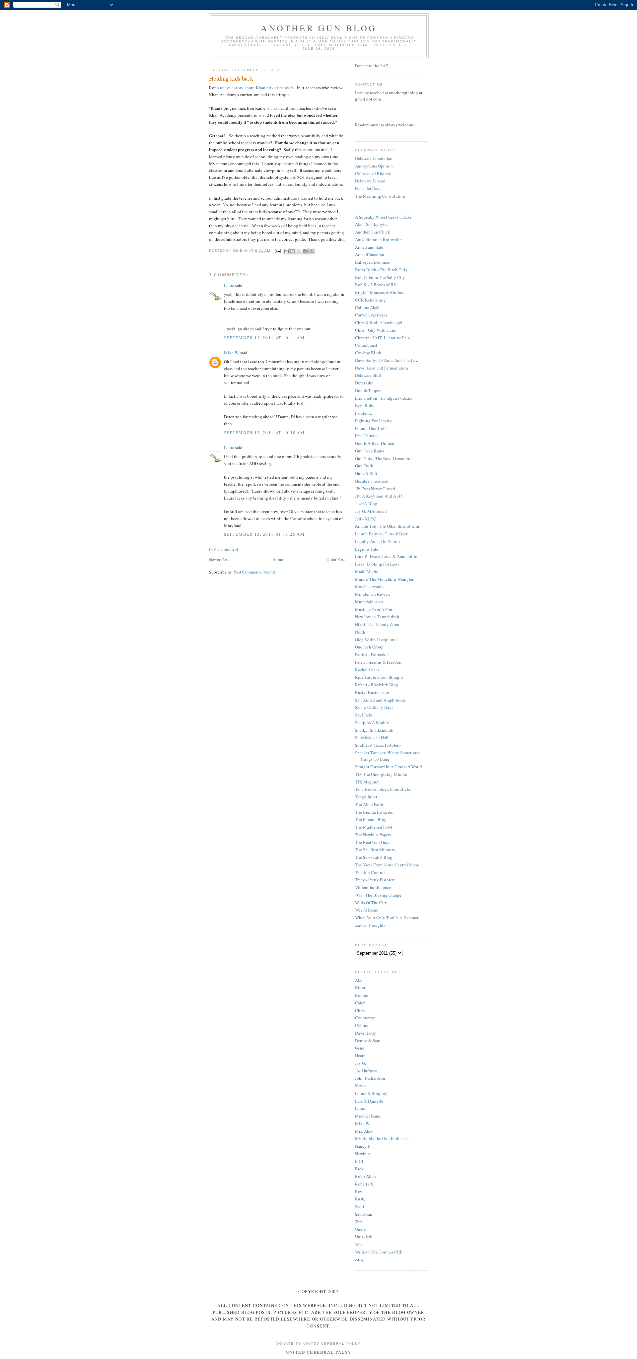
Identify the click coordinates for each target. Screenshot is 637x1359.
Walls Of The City (371, 903)
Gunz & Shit (366, 473)
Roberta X (364, 1184)
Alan (359, 980)
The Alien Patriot (370, 804)
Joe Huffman (366, 1071)
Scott (359, 1206)
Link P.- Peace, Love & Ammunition (387, 556)
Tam (359, 1222)
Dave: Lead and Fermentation (381, 368)
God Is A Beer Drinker (374, 443)
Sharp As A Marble (372, 722)
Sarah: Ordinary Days (374, 707)
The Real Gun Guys (372, 842)
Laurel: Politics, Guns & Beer (381, 534)
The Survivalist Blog (373, 857)
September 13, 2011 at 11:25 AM (264, 534)
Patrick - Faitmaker (372, 654)
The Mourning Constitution (380, 196)
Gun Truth (364, 466)
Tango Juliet (366, 797)
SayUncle (363, 715)
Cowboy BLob (368, 353)
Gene (359, 1048)
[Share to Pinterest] (311, 251)
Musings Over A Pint (373, 609)
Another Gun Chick (372, 232)
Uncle (360, 1229)
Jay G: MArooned (371, 511)
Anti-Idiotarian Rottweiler (378, 239)
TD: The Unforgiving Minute (381, 774)
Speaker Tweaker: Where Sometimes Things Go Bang (387, 756)
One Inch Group (369, 647)
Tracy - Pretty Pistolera (375, 880)
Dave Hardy (365, 1033)
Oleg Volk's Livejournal (376, 640)
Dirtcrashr (364, 383)
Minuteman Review (372, 594)
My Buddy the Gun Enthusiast (382, 1138)
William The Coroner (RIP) (379, 1252)
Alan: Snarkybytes (371, 224)
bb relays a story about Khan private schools (254, 88)
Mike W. (231, 353)
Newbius (363, 1154)
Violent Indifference (373, 887)
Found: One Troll (370, 428)
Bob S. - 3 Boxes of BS (375, 285)
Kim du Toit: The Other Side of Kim (387, 526)
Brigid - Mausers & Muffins (379, 292)
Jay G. (360, 1063)
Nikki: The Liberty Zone (377, 624)
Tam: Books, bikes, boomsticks (383, 789)
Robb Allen (365, 1176)
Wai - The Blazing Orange (378, 895)
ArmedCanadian (369, 254)
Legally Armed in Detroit (377, 541)
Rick (359, 1169)
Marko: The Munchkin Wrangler (384, 579)
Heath (360, 1055)
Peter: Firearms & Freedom (378, 662)
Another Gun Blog (319, 28)
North (360, 632)
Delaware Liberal (370, 181)
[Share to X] (299, 251)
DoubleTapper (368, 390)
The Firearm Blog (371, 819)
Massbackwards (369, 586)
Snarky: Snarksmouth (374, 730)
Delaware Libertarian (373, 158)
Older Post (335, 559)
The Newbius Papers (373, 835)
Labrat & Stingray (371, 1093)
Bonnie (361, 995)
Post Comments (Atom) (254, 572)
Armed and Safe (369, 247)
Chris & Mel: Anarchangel (378, 322)
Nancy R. (363, 1146)
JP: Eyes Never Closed (375, 489)
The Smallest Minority (375, 849)
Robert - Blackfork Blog (376, 685)
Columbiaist (366, 345)
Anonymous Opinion (374, 166)
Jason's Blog (366, 504)
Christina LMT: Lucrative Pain (382, 338)
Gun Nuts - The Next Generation (384, 458)
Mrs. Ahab (364, 1131)
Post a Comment (223, 549)
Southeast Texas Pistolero (378, 745)
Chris (360, 1010)
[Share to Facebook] (305, 251)
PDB (359, 1161)
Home (277, 559)
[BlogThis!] (292, 251)
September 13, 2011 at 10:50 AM (264, 433)
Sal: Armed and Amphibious (380, 700)
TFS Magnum (367, 782)
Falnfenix (363, 413)
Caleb (360, 1003)
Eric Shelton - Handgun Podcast (383, 398)
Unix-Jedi (364, 1237)
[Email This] (286, 251)
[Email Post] (277, 250)
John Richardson (370, 1078)
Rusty (360, 1199)
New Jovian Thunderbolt (377, 617)
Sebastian (363, 1214)
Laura (229, 285)
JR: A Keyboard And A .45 (379, 496)
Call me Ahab (367, 307)
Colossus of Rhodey (373, 173)
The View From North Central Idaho (387, 865)
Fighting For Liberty (373, 421)
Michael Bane (367, 1116)
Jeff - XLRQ (365, 519)
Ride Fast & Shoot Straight (379, 677)
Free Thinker (366, 436)
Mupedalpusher (369, 602)
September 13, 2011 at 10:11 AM (264, 338)
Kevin (360, 1086)
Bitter (360, 987)
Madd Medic (366, 572)
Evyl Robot (365, 405)
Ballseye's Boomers (372, 262)
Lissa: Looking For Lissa (377, 564)
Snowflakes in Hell (372, 737)
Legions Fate (366, 549)
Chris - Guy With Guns (375, 330)
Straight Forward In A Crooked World (388, 767)
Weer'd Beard (367, 910)
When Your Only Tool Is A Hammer (386, 917)
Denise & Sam (367, 1041)
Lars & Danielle (369, 1101)
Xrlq (359, 1259)
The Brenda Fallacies (374, 812)
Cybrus (361, 1025)
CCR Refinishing (370, 300)
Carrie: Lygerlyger (371, 315)
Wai (358, 1244)
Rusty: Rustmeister (372, 692)
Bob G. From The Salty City (380, 277)
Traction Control (370, 872)
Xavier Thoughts (370, 925)
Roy (358, 1191)
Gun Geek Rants (369, 451)
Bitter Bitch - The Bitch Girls (381, 270)
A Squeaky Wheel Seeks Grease (383, 217)
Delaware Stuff (368, 375)
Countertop (365, 1018)
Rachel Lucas (367, 670)
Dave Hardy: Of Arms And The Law (386, 360)
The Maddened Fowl (373, 827)
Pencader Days (368, 188)
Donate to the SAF (371, 66)
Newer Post (219, 559)
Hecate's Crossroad (372, 481)
